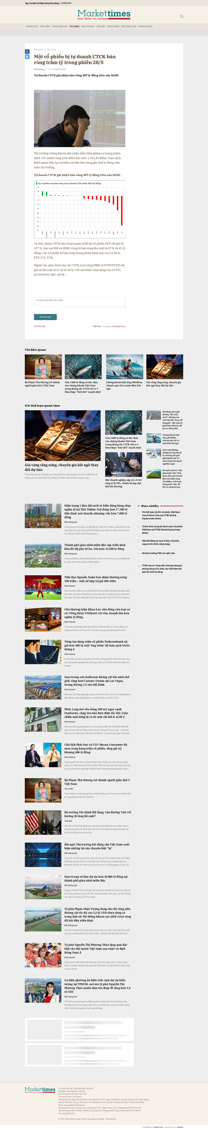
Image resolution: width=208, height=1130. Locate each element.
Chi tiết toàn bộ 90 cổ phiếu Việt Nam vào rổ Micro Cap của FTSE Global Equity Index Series (161, 515)
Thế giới (100, 26)
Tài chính (74, 26)
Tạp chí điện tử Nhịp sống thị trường (42, 3)
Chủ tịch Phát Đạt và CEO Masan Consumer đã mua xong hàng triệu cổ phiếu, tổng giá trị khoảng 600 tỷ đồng (95, 748)
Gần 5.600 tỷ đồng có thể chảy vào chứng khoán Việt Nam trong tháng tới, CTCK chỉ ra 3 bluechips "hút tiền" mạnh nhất (83, 387)
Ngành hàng (145, 26)
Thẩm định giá (59, 26)
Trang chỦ (32, 26)
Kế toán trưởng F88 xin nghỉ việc (158, 553)
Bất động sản (128, 26)
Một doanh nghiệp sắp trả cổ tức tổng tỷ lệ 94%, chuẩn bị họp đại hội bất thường (123, 483)
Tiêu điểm (45, 26)
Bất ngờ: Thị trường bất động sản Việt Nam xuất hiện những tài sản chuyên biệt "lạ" (97, 846)
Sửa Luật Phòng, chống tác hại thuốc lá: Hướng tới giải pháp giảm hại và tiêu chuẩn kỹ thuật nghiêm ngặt (172, 456)
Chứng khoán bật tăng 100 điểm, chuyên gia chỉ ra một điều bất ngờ (124, 385)
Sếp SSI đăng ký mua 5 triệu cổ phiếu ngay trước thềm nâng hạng (160, 542)
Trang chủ (39, 49)
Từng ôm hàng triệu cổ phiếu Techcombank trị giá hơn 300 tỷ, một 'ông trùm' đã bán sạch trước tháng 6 (97, 645)
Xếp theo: (97, 326)
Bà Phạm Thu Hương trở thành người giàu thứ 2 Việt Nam (42, 384)
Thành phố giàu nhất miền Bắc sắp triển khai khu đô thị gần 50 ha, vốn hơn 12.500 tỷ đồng (94, 547)
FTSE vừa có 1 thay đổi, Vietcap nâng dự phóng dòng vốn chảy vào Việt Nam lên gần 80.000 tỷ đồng (162, 568)
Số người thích (119, 326)
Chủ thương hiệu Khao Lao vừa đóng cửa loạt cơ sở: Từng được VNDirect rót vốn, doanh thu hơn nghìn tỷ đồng (97, 613)
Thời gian (106, 326)
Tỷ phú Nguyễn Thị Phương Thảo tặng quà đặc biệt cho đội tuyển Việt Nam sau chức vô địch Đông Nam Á (95, 948)
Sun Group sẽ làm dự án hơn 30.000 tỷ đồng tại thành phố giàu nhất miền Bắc (96, 878)
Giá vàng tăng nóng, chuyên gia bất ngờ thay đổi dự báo (163, 384)
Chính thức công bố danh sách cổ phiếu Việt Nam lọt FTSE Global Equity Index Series (162, 529)
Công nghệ (113, 26)
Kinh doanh (87, 26)
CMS (158, 1127)
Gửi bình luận (45, 317)
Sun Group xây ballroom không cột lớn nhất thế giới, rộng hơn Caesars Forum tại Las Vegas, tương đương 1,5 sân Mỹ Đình (96, 680)
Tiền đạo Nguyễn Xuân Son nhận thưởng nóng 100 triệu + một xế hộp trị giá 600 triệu (95, 579)
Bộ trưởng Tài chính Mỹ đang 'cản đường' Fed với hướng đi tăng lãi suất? (97, 814)
